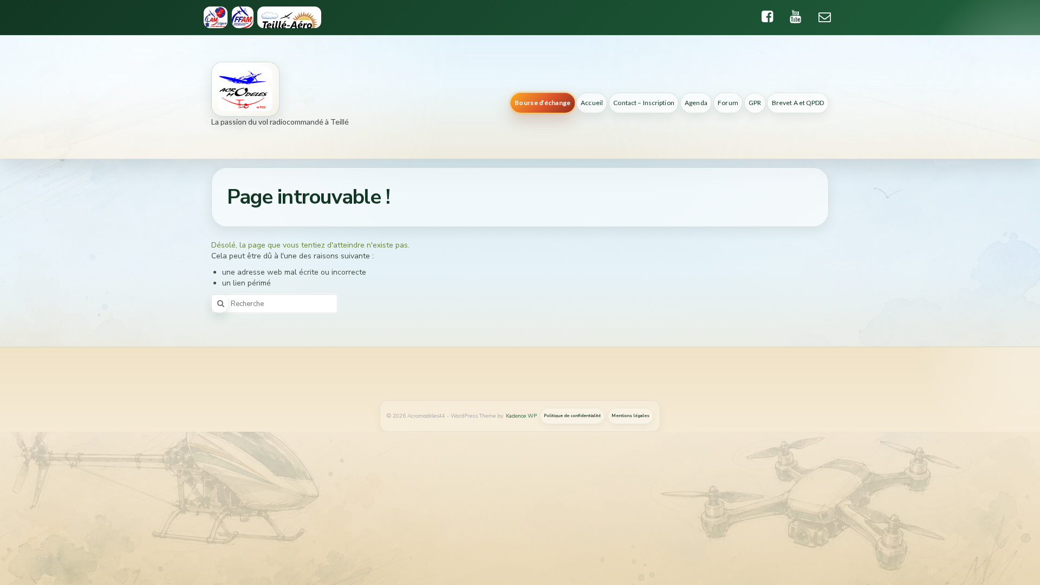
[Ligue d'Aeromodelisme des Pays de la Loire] (215, 17)
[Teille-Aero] (289, 17)
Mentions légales (630, 416)
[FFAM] (242, 17)
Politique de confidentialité (572, 416)
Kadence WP (521, 416)
